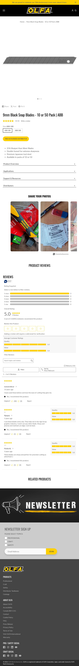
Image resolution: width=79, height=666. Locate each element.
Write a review (25, 121)
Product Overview (11, 164)
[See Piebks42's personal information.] (13, 448)
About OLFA (7, 604)
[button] (37, 98)
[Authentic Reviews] (8, 281)
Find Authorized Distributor (16, 139)
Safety (11, 545)
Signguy (7, 415)
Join (51, 551)
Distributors (8, 185)
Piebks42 (7, 448)
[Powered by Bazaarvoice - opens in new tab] (60, 254)
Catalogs (6, 594)
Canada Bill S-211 (9, 611)
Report (29, 401)
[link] (16, 313)
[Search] (76, 10)
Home (22, 22)
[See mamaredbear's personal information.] (16, 386)
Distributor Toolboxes (11, 591)
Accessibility (7, 607)
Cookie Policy (8, 617)
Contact (6, 614)
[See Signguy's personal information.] (11, 415)
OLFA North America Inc (15, 662)
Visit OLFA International (11, 634)
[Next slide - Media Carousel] (73, 225)
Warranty (6, 637)
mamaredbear (9, 387)
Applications (8, 171)
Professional (14, 538)
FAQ (4, 621)
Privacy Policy (8, 627)
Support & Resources (12, 178)
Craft (10, 541)
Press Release (8, 624)
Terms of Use (7, 631)
